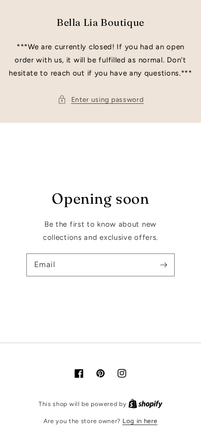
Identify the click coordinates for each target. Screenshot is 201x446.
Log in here (140, 421)
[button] (100, 100)
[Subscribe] (163, 264)
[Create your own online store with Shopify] (145, 403)
